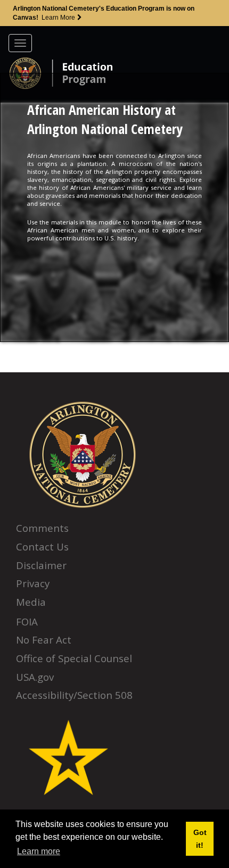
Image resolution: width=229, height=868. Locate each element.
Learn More (59, 17)
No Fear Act (43, 639)
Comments (42, 528)
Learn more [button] (38, 851)
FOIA (27, 621)
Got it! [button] (200, 838)
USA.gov (35, 676)
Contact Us (42, 546)
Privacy (33, 583)
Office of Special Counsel (74, 658)
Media (31, 601)
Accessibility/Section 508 (74, 695)
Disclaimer (41, 565)
